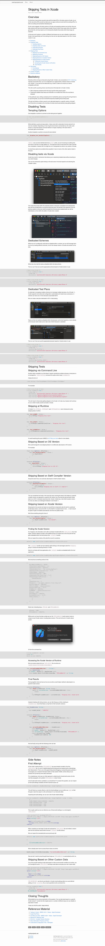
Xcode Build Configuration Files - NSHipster (41, 922)
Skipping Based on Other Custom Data (42, 70)
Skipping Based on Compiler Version (41, 58)
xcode (42, 927)
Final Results (38, 64)
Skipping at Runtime (37, 54)
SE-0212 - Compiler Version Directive (39, 919)
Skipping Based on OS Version (40, 56)
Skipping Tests (34, 51)
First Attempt (35, 68)
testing (38, 927)
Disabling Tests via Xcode (39, 46)
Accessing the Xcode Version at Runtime (45, 63)
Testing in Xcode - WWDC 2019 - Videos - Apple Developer (45, 912)
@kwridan (63, 941)
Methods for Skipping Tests (37, 917)
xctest (33, 927)
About (31, 2)
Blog (26, 2)
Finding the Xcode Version (41, 61)
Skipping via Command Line (39, 52)
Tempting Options (36, 44)
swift (30, 927)
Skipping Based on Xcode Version (41, 59)
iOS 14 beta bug (72, 80)
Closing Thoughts (34, 71)
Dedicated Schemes (37, 47)
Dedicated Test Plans (37, 49)
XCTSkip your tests (53, 438)
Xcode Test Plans (34, 914)
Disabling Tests (34, 42)
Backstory (32, 40)
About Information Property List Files (39, 921)
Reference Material (35, 73)
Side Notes (33, 66)
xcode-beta (48, 927)
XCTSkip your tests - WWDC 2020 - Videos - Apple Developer (46, 915)
